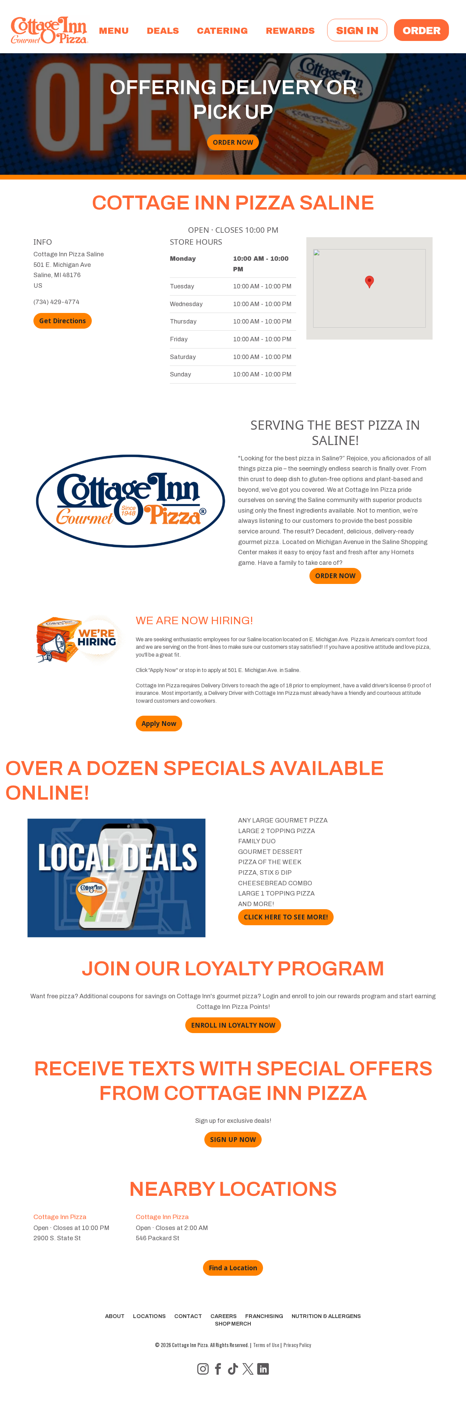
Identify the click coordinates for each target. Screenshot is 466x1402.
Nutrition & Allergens (326, 1316)
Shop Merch (233, 1324)
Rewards (290, 30)
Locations (149, 1316)
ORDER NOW (233, 142)
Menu (114, 30)
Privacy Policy (297, 1344)
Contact (188, 1316)
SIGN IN (357, 30)
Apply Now (159, 723)
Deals (163, 30)
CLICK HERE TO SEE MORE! (286, 917)
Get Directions (62, 320)
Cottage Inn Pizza (59, 1216)
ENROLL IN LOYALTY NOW (233, 1025)
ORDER (421, 30)
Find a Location (233, 1267)
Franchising (264, 1316)
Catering (222, 30)
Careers (223, 1316)
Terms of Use (266, 1344)
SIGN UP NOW (233, 1139)
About (115, 1316)
